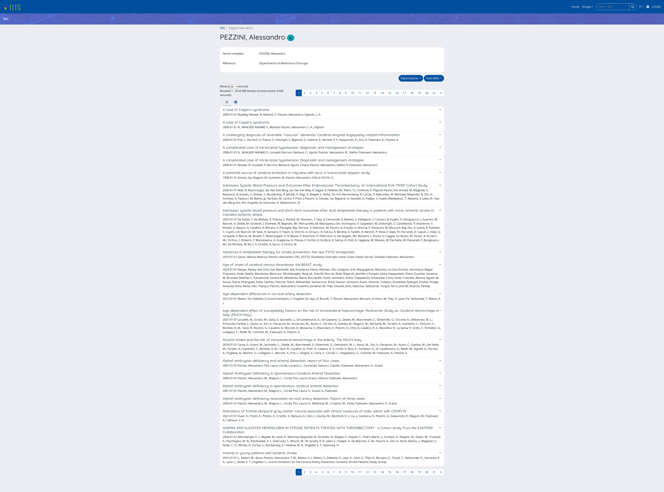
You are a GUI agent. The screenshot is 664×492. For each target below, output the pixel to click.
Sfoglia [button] (586, 7)
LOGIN (656, 7)
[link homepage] (12, 7)
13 (374, 93)
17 (404, 93)
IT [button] (640, 7)
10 (352, 93)
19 (419, 93)
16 (397, 93)
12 (367, 93)
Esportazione (410, 78)
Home (575, 7)
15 (389, 93)
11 (359, 93)
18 (411, 93)
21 (434, 93)
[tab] (227, 102)
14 (382, 93)
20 (426, 93)
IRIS (222, 28)
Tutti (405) (433, 78)
